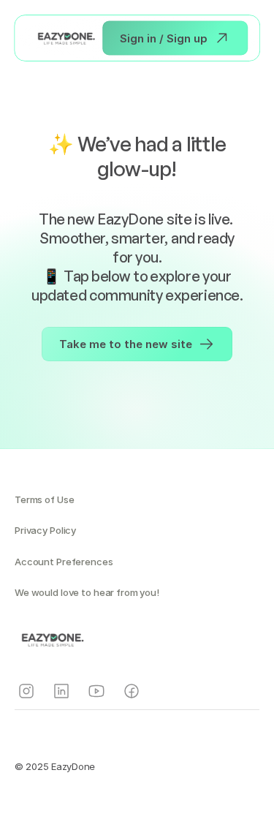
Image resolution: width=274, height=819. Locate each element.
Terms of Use (44, 499)
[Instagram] (26, 691)
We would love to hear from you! (87, 592)
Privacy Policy (45, 530)
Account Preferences (64, 561)
